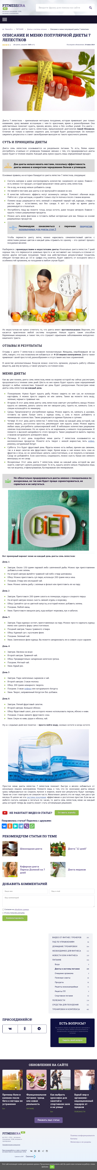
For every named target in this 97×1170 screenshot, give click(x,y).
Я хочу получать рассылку (14, 913)
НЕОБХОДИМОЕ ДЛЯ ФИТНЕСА (70, 950)
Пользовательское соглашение (11, 1145)
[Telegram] (20, 826)
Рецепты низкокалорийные (72, 986)
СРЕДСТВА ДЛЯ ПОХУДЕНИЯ (70, 1004)
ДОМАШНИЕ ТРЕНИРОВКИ (70, 946)
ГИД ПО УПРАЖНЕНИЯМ (70, 942)
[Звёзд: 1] (3, 45)
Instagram (47, 1151)
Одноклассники (35, 1151)
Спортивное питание (72, 995)
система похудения (36, 797)
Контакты (73, 1139)
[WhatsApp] (32, 826)
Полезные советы (72, 977)
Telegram (43, 1151)
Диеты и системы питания (72, 968)
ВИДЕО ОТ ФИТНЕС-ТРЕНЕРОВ (70, 937)
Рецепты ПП (72, 991)
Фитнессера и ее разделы (80, 1142)
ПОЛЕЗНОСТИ (70, 1000)
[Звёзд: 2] (5, 45)
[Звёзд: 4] (8, 45)
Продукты (72, 982)
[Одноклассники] (9, 826)
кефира (27, 688)
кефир (91, 441)
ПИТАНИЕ (70, 959)
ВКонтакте (31, 1151)
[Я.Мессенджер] (15, 826)
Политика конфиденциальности (82, 1135)
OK (52, 1167)
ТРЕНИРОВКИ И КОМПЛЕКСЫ (70, 1009)
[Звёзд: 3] (6, 45)
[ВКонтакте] (4, 826)
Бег (3, 1108)
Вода (72, 964)
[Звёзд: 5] (10, 45)
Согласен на (16, 909)
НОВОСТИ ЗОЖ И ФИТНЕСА (70, 955)
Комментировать (15, 917)
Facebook (39, 1151)
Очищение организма (72, 973)
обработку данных (21, 909)
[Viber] (26, 826)
